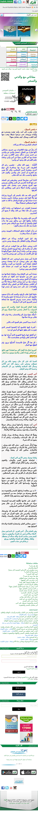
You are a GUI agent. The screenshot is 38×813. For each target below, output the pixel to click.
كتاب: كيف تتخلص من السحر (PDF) (26, 631)
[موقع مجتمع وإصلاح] (32, 55)
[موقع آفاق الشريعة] (22, 50)
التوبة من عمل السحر (31, 595)
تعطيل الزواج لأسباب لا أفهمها (28, 584)
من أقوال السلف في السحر (29, 616)
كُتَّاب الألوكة (19, 745)
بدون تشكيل (31, 114)
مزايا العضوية (25, 677)
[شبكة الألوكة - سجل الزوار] (22, 8)
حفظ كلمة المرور (29, 666)
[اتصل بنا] (35, 11)
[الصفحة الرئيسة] (37, 8)
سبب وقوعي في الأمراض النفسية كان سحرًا (23, 570)
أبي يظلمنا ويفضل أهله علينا (28, 582)
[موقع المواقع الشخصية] (22, 60)
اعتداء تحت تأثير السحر (30, 601)
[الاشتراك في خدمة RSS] (32, 8)
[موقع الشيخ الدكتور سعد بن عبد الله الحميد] (19, 21)
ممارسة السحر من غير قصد (28, 599)
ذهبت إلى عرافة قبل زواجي (29, 597)
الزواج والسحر (33, 568)
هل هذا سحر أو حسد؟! (30, 576)
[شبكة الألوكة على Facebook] (15, 2)
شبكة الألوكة (33, 69)
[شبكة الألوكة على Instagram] (27, 2)
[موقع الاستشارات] (11, 55)
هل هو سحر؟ (33, 566)
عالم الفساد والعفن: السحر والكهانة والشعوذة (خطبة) (20, 633)
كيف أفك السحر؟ (32, 574)
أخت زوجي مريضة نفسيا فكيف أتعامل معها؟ (23, 586)
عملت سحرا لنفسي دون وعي (28, 618)
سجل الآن (30, 679)
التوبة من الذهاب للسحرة (29, 593)
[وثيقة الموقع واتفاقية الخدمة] (10, 8)
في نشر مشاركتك (19, 688)
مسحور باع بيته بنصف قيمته (28, 590)
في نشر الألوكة (19, 694)
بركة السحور (33, 637)
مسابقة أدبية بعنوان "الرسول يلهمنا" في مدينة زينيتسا (19, 759)
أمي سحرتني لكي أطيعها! (29, 580)
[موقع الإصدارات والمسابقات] (22, 65)
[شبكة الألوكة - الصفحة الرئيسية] (28, 8)
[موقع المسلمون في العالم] (32, 60)
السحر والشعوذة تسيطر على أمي (27, 603)
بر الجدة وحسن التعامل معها (28, 588)
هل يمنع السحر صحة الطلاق (28, 578)
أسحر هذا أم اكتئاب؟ (31, 572)
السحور (35, 639)
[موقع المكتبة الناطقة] (32, 65)
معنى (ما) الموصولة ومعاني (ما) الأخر (25, 641)
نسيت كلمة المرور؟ (32, 668)
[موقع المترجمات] (11, 65)
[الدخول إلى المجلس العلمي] (24, 44)
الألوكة (5, 800)
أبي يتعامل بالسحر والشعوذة (28, 605)
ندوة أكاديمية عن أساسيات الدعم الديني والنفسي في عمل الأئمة (19, 755)
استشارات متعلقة (9, 93)
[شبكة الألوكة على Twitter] (19, 2)
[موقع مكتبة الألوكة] (11, 60)
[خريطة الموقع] (35, 8)
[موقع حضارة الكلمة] (22, 55)
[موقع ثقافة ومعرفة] (11, 50)
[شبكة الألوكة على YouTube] (23, 2)
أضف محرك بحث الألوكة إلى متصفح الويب (19, 803)
